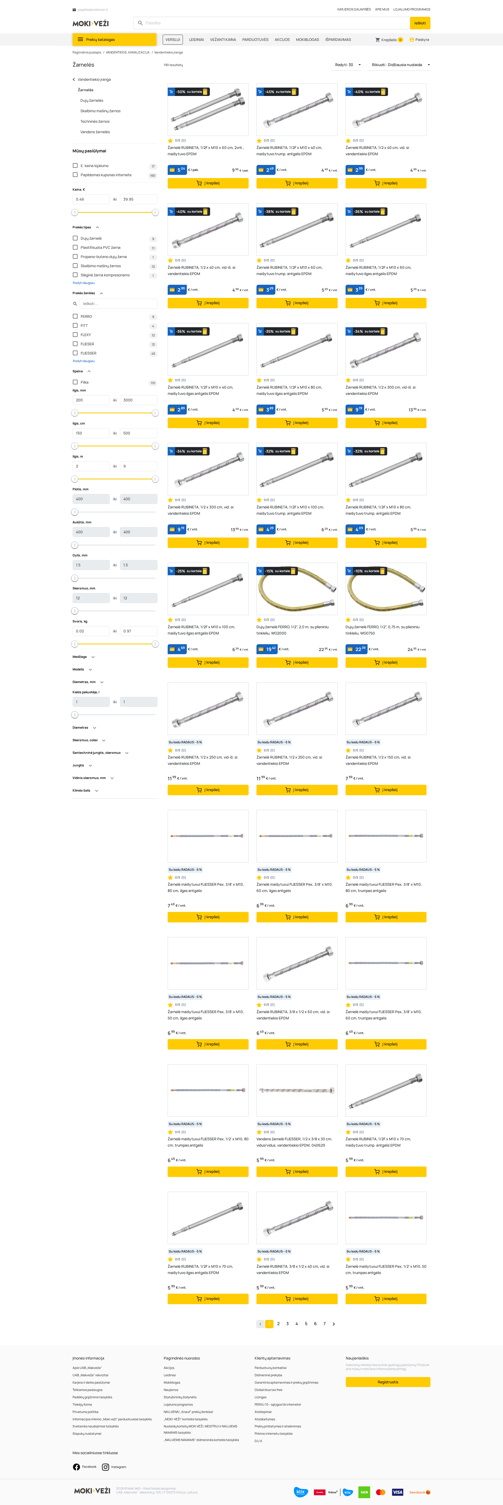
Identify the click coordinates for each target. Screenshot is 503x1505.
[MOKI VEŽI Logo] (91, 22)
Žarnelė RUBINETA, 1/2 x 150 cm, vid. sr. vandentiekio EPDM (379, 760)
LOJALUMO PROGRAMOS (411, 9)
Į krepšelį (212, 182)
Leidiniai (170, 1375)
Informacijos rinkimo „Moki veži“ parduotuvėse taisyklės (112, 1419)
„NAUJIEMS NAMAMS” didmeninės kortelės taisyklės (201, 1440)
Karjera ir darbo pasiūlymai (91, 1382)
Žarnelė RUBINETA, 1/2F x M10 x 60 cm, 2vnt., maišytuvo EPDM (206, 150)
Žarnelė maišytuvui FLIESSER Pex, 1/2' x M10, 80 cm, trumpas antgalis (208, 1142)
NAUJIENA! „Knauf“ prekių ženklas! (188, 1412)
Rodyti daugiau (84, 283)
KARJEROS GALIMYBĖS (354, 9)
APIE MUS (382, 9)
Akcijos (169, 1368)
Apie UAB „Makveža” (87, 1368)
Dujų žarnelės (91, 100)
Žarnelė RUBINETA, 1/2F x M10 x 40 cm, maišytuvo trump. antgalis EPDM (289, 150)
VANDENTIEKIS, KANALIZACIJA (128, 52)
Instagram (118, 1467)
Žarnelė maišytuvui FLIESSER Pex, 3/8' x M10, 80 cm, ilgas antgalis (206, 887)
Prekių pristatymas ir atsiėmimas (278, 1426)
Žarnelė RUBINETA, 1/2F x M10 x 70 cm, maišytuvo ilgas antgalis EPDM (200, 1269)
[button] (389, 40)
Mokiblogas (172, 1382)
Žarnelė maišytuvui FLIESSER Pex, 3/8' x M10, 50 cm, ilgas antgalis (206, 1014)
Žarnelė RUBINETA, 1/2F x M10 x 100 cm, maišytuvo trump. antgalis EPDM (290, 510)
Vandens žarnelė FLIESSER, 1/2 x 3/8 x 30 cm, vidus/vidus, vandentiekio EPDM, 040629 (294, 1142)
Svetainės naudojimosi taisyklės (96, 1426)
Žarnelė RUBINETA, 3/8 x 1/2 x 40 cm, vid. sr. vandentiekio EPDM (293, 1269)
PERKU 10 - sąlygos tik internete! (278, 1404)
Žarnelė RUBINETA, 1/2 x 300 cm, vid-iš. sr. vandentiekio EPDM (381, 390)
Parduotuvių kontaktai (271, 1368)
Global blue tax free (268, 1390)
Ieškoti (420, 22)
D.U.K (258, 1441)
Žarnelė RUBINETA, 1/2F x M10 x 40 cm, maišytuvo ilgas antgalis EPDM (200, 390)
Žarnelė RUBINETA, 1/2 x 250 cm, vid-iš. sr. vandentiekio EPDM (203, 760)
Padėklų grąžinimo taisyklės (92, 1397)
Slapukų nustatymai (87, 1433)
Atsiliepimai (263, 1412)
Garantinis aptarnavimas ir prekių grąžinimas (286, 1382)
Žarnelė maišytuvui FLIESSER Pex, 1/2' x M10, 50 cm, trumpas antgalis (386, 1269)
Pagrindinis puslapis (87, 52)
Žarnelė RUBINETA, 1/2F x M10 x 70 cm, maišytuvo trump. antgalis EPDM (378, 1142)
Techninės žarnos (95, 121)
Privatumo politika (86, 1412)
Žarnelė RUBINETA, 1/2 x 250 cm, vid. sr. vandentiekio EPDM (289, 760)
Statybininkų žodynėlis (180, 1397)
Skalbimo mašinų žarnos (100, 110)
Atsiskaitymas (265, 1419)
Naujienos (171, 1390)
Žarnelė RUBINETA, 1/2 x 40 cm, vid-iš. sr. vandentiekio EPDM (202, 270)
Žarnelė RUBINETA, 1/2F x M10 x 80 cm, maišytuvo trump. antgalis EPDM (378, 510)
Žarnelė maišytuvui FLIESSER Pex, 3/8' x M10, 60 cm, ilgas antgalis (294, 887)
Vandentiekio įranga (168, 52)
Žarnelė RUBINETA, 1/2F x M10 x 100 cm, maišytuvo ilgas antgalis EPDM (201, 630)
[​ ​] (272, 23)
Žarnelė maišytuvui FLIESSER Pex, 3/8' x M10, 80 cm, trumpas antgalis (384, 887)
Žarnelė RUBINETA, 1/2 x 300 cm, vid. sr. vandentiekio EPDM (201, 510)
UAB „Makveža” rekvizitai (90, 1375)
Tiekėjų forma (82, 1404)
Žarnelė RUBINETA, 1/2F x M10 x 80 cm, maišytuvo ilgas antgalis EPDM (289, 390)
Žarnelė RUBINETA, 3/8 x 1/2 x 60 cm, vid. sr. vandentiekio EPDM (293, 1014)
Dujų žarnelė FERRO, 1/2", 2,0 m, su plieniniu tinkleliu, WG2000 (292, 630)
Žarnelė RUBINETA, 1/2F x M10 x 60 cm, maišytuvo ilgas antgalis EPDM (379, 270)
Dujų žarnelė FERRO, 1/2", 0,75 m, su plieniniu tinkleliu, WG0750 (382, 630)
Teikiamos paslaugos (87, 1390)
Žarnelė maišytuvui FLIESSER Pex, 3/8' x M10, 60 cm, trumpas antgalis (384, 1014)
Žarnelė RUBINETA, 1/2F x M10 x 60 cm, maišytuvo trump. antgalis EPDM (289, 270)
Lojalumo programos (178, 1404)
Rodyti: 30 (344, 64)
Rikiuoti (397, 64)
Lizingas (260, 1397)
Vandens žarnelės (95, 131)
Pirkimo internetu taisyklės (274, 1433)
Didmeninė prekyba (268, 1375)
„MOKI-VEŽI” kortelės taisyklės (185, 1419)
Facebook (89, 1466)
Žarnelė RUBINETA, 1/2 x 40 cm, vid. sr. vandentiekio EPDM (378, 150)
